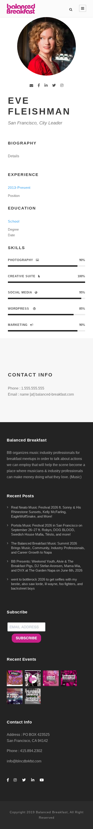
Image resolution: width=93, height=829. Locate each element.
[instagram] (61, 85)
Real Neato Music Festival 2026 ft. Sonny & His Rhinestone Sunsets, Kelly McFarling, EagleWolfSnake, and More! (46, 511)
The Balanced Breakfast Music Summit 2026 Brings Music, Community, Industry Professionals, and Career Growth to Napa (48, 547)
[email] (31, 85)
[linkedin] (46, 85)
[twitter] (54, 85)
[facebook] (39, 85)
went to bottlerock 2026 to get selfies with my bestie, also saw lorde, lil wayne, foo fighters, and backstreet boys (47, 583)
